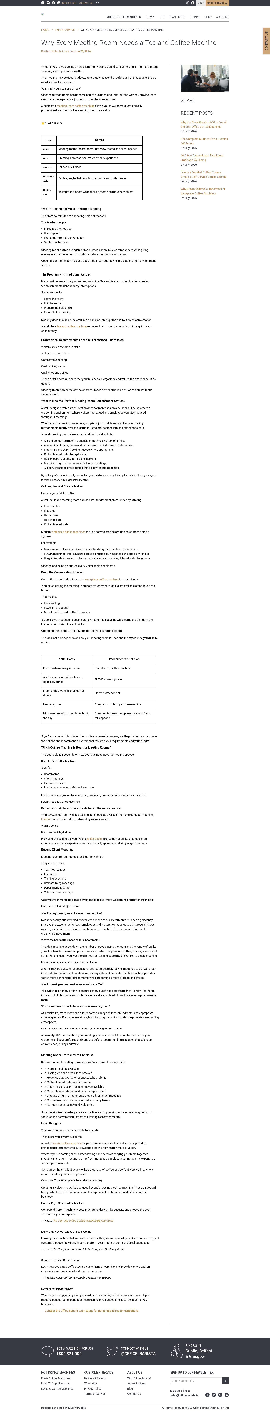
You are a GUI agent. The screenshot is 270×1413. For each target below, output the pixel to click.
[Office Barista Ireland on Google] (52, 2)
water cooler (95, 838)
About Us (134, 1372)
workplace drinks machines (68, 531)
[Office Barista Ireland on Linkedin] (58, 2)
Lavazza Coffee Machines (57, 1388)
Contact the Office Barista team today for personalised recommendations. (92, 1310)
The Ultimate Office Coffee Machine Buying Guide (82, 1220)
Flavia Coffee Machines (55, 1378)
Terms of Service (95, 1393)
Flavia (149, 16)
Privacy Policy (92, 1388)
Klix (161, 16)
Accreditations (136, 1383)
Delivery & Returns (95, 1378)
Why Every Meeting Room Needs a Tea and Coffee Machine (122, 29)
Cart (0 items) (215, 3)
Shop (201, 3)
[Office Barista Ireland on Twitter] (47, 2)
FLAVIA (45, 819)
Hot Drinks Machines (58, 1372)
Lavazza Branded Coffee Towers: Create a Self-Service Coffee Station (203, 177)
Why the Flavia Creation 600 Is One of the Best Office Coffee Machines (204, 127)
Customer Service (98, 1372)
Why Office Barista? (139, 1378)
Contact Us (134, 1393)
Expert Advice (65, 29)
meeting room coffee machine (76, 105)
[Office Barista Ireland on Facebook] (42, 2)
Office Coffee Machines (124, 16)
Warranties (91, 1383)
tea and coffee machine (72, 326)
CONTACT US (85, 3)
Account (222, 16)
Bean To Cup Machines (55, 1383)
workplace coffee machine (101, 579)
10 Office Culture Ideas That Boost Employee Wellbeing (202, 160)
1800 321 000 (69, 3)
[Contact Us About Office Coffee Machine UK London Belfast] (44, 1310)
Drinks (195, 16)
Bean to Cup (177, 16)
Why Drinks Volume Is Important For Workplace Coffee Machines (203, 193)
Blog (130, 1388)
